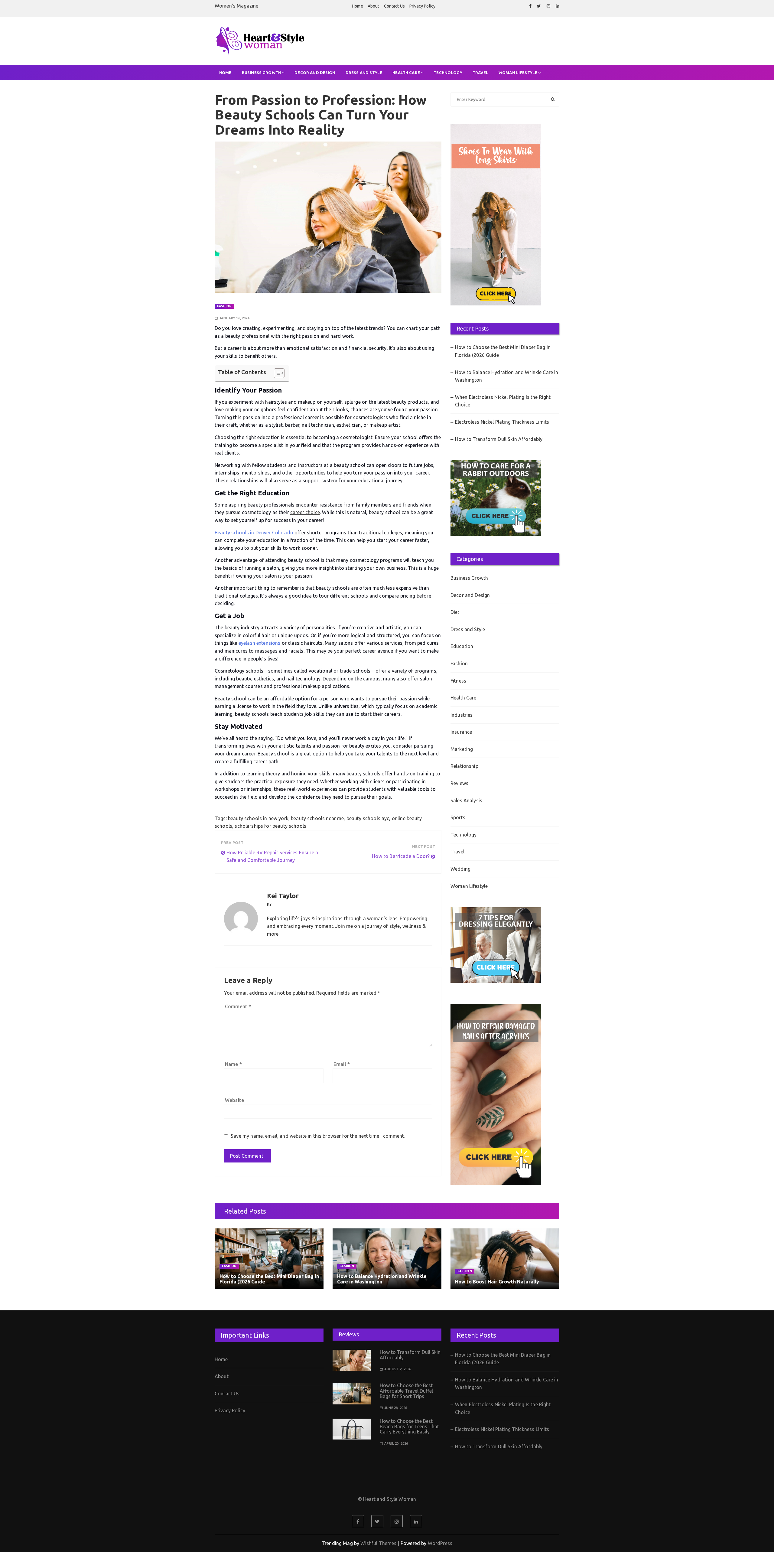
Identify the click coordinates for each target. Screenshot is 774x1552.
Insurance (461, 732)
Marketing (461, 749)
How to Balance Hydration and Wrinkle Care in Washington (506, 376)
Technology (448, 72)
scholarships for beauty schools (270, 826)
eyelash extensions (260, 643)
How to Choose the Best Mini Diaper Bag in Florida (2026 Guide (503, 351)
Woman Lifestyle (518, 72)
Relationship (464, 766)
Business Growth (261, 72)
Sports (457, 817)
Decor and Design (314, 72)
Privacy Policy (422, 6)
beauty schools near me (317, 818)
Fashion (224, 306)
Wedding (460, 869)
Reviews (459, 783)
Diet (455, 612)
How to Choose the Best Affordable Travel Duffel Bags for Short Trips (406, 1391)
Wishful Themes (378, 1543)
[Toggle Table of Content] (276, 373)
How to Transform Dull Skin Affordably (499, 439)
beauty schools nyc (367, 818)
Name (233, 1064)
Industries (461, 715)
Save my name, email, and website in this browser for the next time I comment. (318, 1136)
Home (357, 6)
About (373, 6)
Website (234, 1100)
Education (461, 646)
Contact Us (394, 6)
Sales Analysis (466, 800)
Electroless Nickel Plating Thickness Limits (502, 422)
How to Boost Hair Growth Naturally (497, 1281)
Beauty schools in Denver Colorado (254, 532)
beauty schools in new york (258, 818)
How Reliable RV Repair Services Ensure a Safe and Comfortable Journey (272, 856)
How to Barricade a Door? (401, 856)
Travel (480, 72)
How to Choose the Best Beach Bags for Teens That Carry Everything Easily (409, 1426)
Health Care (406, 72)
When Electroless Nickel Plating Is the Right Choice (503, 401)
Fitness (458, 680)
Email (341, 1064)
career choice (305, 512)
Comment (238, 1006)
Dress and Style (364, 72)
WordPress (440, 1543)
